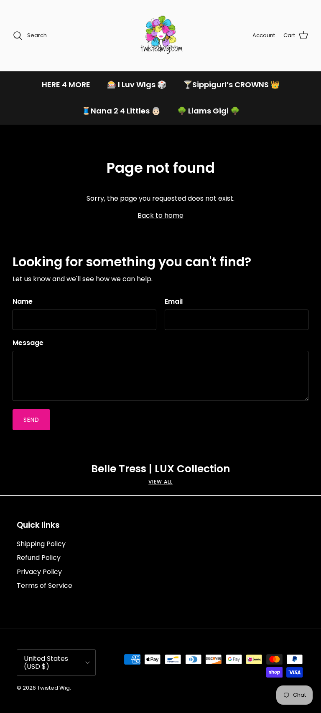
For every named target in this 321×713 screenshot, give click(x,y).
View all (160, 481)
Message (28, 343)
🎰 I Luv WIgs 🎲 (136, 84)
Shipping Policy (41, 544)
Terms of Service (44, 585)
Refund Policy (39, 557)
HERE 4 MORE (66, 84)
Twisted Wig (53, 688)
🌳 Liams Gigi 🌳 (208, 111)
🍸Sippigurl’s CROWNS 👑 (231, 84)
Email (174, 301)
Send (31, 420)
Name (23, 301)
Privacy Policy (39, 572)
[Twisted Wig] (160, 35)
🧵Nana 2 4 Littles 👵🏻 (121, 111)
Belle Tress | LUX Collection (160, 468)
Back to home (160, 215)
